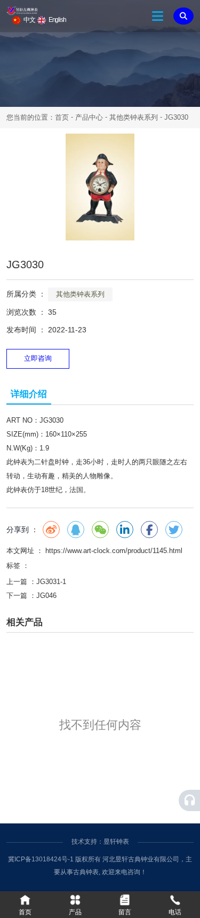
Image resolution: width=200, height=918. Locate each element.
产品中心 (89, 117)
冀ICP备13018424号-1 (41, 859)
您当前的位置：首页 (38, 117)
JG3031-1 (51, 582)
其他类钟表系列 (133, 117)
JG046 (46, 596)
